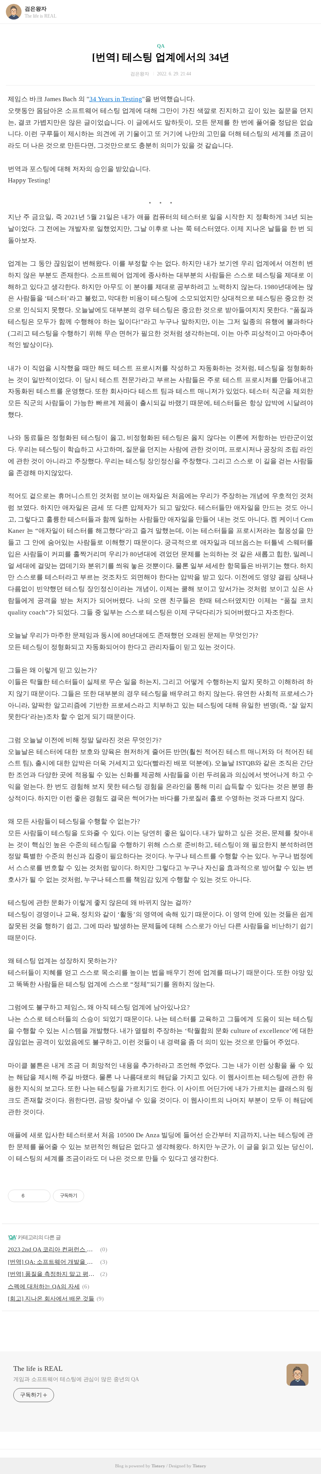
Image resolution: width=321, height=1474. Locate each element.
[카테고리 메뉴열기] (307, 12)
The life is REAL (38, 1368)
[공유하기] (32, 1196)
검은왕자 (36, 9)
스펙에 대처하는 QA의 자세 (44, 1286)
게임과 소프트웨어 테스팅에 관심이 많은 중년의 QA (76, 1379)
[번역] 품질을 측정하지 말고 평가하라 (53, 1274)
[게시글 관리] (42, 1196)
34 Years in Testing (115, 99)
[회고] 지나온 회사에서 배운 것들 (51, 1298)
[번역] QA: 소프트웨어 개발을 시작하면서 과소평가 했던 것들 (53, 1262)
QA (160, 46)
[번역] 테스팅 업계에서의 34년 (160, 57)
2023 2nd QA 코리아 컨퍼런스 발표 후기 (53, 1249)
